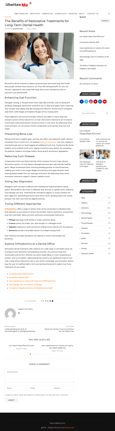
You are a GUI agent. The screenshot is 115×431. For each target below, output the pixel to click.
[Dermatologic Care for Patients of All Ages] (87, 154)
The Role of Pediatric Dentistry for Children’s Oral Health (31, 288)
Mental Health (95, 218)
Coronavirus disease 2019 (19, 277)
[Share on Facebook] (45, 301)
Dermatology (95, 213)
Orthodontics (11, 209)
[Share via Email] (52, 301)
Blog (81, 14)
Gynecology (61, 14)
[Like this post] (43, 301)
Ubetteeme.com (68, 428)
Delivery (95, 203)
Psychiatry (95, 233)
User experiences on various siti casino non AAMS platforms (32, 281)
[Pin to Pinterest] (50, 301)
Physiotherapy (95, 223)
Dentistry (35, 14)
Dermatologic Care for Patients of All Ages (25, 285)
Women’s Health (95, 254)
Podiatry (73, 14)
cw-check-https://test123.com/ (21, 274)
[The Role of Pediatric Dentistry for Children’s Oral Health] (103, 154)
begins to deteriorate (48, 142)
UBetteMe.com (21, 14)
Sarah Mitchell (18, 29)
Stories (95, 249)
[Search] (109, 13)
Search (105, 21)
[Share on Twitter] (48, 301)
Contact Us (92, 14)
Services (95, 243)
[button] (8, 349)
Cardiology (47, 14)
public (95, 238)
